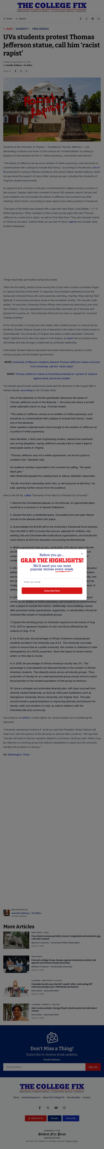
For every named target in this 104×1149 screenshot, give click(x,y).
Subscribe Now (52, 590)
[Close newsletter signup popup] (82, 553)
